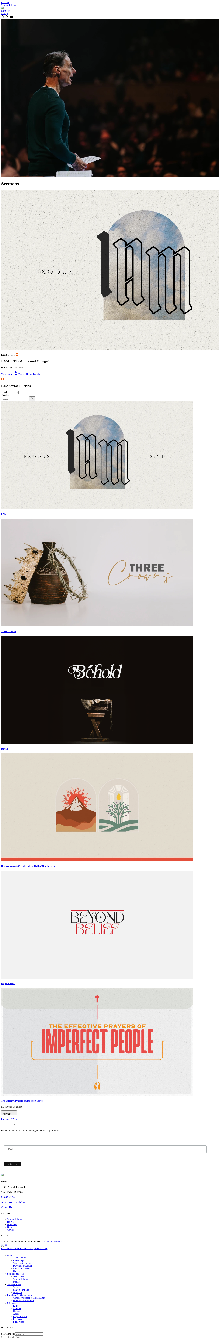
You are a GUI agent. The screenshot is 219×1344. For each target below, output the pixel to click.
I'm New (5, 2)
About (10, 1255)
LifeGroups (18, 1322)
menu (11, 16)
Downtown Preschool (23, 1300)
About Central (20, 1257)
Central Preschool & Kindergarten (29, 1297)
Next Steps (6, 11)
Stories (16, 1281)
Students (17, 1308)
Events (38, 1248)
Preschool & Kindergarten (19, 1295)
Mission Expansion (22, 1268)
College (16, 1311)
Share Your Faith (21, 1289)
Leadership (18, 1260)
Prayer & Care (20, 1316)
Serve (15, 1287)
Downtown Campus (22, 1265)
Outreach (17, 1292)
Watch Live (18, 1276)
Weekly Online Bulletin (27, 374)
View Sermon (7, 374)
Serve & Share (14, 1284)
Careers (10, 1230)
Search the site (8, 1334)
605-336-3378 (8, 1197)
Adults (16, 1314)
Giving (4, 13)
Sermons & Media (15, 1273)
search (3, 16)
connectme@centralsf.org (13, 1202)
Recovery (17, 1319)
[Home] (2, 8)
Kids (15, 1306)
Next (15, 1119)
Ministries (11, 1303)
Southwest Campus (22, 1263)
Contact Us (6, 1207)
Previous (5, 1119)
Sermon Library (8, 5)
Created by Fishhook (52, 1241)
